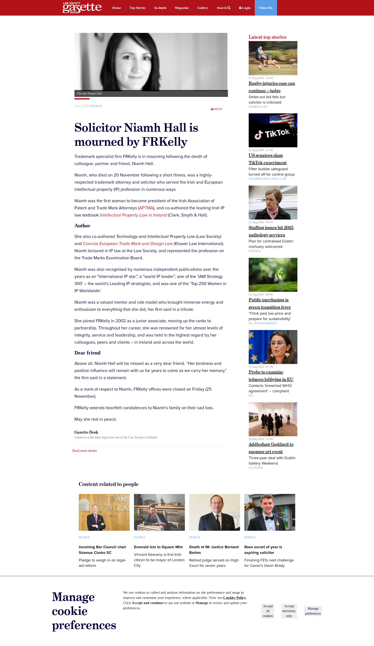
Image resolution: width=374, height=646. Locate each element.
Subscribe (266, 8)
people (96, 106)
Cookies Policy (234, 598)
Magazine (182, 8)
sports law (258, 106)
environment (266, 323)
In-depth (160, 8)
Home (116, 8)
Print (218, 109)
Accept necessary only (289, 611)
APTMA (146, 208)
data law (279, 178)
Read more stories (84, 450)
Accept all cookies (268, 611)
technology (259, 178)
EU (251, 323)
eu (251, 395)
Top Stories (138, 8)
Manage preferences (313, 611)
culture (256, 467)
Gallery (202, 8)
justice (255, 251)
